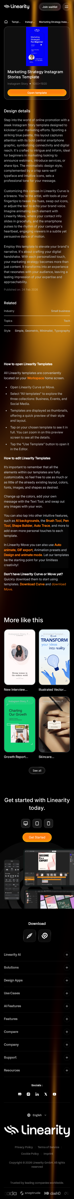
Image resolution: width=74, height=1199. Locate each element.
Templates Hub (17, 21)
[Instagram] (28, 1094)
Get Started (37, 837)
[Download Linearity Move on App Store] (44, 935)
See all (37, 770)
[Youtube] (54, 1094)
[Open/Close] (66, 6)
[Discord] (20, 1094)
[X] (46, 1094)
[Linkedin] (37, 1094)
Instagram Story (30, 21)
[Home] (16, 6)
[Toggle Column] (67, 955)
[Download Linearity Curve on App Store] (29, 935)
